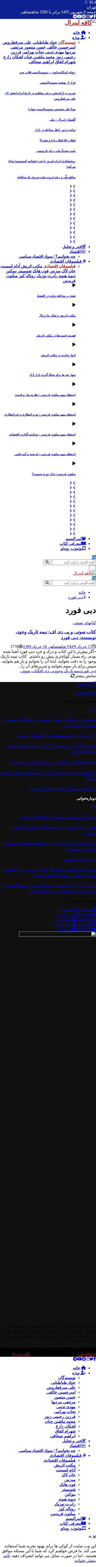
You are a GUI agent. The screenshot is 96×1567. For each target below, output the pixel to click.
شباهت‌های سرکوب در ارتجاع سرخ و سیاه (53, 762)
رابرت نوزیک (65, 1504)
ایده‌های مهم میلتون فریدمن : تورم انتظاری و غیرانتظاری (40, 414)
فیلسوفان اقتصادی (66, 261)
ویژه (76, 37)
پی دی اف (47, 671)
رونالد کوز (67, 1509)
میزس (70, 1480)
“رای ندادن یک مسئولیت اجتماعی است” (55, 735)
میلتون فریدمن (63, 1514)
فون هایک (67, 1484)
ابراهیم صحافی (63, 1436)
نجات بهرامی (65, 1411)
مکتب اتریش (65, 1465)
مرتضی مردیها (63, 1402)
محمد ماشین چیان (60, 1421)
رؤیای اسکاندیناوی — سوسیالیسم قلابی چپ (47, 72)
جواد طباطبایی (63, 1382)
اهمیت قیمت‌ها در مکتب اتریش (56, 335)
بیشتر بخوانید (85, 1560)
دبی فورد (88, 671)
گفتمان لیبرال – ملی (62, 119)
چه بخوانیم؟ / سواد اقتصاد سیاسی (47, 256)
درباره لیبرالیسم (79, 859)
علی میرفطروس (61, 1387)
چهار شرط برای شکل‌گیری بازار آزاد (53, 375)
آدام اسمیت (66, 1470)
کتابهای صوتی (84, 623)
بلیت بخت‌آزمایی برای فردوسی (56, 151)
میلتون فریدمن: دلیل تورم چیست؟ (54, 474)
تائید (6, 1555)
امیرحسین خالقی (61, 1392)
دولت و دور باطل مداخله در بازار (55, 130)
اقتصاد (76, 251)
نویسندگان (67, 1377)
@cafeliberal (86, 692)
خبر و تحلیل (72, 246)
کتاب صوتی (30, 671)
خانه (77, 32)
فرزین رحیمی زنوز (60, 1416)
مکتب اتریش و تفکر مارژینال (57, 315)
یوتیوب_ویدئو (71, 548)
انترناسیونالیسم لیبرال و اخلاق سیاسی (57, 816)
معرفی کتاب (70, 543)
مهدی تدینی (66, 1407)
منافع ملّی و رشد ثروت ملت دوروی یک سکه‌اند (46, 177)
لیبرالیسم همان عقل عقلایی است (62, 788)
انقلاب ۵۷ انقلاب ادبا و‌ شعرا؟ (58, 140)
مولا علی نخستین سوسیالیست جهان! (52, 109)
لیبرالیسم (74, 538)
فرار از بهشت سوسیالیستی (58, 82)
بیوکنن (70, 1494)
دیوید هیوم (67, 1499)
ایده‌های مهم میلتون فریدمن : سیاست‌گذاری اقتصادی (42, 434)
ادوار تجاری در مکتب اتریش (58, 355)
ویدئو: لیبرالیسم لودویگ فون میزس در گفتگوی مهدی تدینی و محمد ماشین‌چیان (49, 872)
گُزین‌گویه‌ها (87, 684)
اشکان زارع (66, 1426)
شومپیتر (69, 1489)
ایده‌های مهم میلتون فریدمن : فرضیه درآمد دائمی (45, 454)
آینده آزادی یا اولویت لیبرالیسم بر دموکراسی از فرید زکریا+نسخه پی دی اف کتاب (49, 888)
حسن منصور (65, 1397)
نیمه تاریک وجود (68, 671)
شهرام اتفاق (65, 1431)
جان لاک (69, 1475)
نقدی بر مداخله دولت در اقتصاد (56, 296)
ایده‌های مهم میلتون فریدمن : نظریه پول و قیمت (45, 395)
